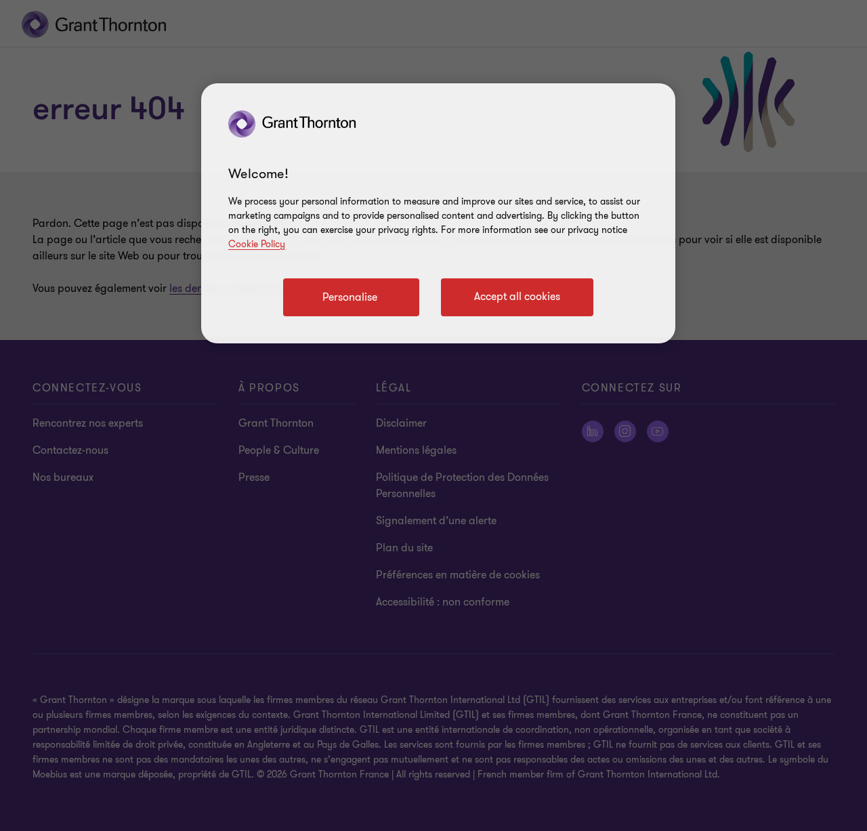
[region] (438, 213)
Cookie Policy (256, 244)
